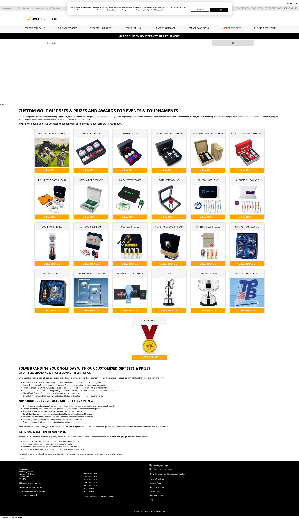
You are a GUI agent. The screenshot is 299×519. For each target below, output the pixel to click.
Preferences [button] (158, 10)
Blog (151, 499)
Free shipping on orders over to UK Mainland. (39, 8)
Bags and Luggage (166, 28)
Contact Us (7, 8)
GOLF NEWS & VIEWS (246, 8)
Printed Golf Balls (35, 28)
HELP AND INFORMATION (264, 28)
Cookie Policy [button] (111, 10)
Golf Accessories (67, 28)
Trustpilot (4, 104)
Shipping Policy (155, 483)
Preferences (200, 10)
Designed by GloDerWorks (11, 517)
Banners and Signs (199, 28)
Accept (219, 10)
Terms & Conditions (157, 479)
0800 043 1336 (44, 18)
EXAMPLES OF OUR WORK (270, 8)
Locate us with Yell (29, 495)
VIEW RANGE (52, 170)
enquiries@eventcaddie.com (34, 491)
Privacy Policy (155, 491)
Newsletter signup (156, 495)
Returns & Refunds (157, 487)
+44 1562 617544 (35, 487)
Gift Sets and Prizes (100, 28)
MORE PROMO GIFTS (231, 28)
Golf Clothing (133, 28)
